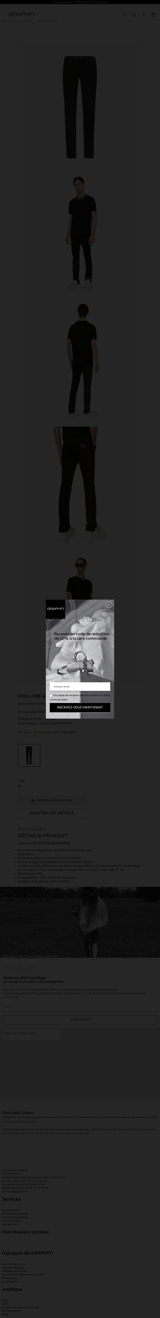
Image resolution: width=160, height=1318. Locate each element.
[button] (109, 605)
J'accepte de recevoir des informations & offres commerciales (80, 697)
